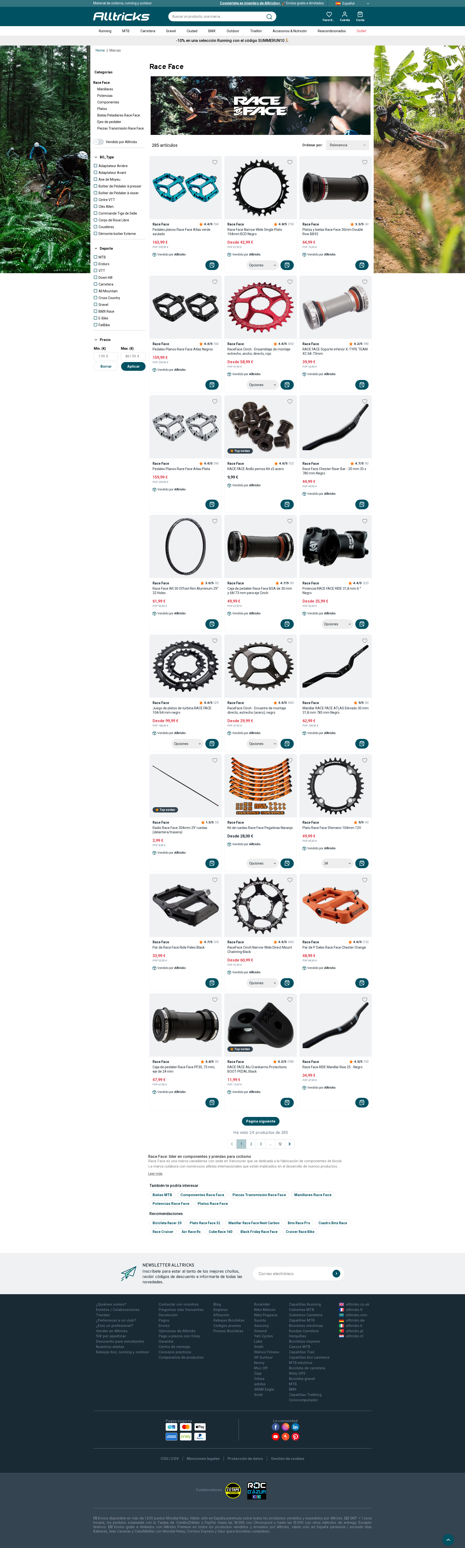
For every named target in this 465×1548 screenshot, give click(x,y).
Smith (259, 1347)
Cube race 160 (220, 1232)
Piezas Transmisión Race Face (120, 128)
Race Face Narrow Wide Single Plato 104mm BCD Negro (254, 232)
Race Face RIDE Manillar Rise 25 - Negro (332, 1067)
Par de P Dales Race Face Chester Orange (334, 947)
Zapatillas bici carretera (309, 1357)
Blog (217, 1304)
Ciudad (192, 31)
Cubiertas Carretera (305, 1315)
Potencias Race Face (171, 1203)
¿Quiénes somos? (111, 1304)
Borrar (106, 366)
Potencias (105, 96)
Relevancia (338, 145)
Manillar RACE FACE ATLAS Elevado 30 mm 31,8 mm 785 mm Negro (335, 710)
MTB (126, 31)
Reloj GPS (297, 1373)
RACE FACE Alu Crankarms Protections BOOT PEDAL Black (257, 1069)
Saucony (261, 1326)
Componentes (108, 102)
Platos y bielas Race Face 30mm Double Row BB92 (332, 232)
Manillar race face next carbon (253, 1223)
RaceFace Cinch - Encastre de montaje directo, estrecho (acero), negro (256, 710)
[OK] (336, 1273)
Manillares (105, 89)
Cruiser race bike (300, 1232)
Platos (102, 109)
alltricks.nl (354, 1336)
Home (100, 50)
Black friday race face (259, 1232)
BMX (212, 31)
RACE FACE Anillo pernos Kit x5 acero (255, 469)
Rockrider (262, 1304)
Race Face (101, 83)
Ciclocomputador (303, 1400)
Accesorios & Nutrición (290, 31)
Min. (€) (100, 348)
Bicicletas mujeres (304, 1341)
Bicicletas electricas (306, 1326)
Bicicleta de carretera (307, 1368)
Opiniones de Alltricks (177, 1331)
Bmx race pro (299, 1223)
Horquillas (297, 1336)
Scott (258, 1395)
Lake (258, 1341)
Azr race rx (191, 1232)
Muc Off (261, 1368)
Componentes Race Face (202, 1195)
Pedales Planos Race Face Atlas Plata (181, 469)
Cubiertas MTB (301, 1310)
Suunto (260, 1320)
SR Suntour (263, 1357)
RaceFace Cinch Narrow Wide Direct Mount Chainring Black (259, 949)
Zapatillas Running (305, 1304)
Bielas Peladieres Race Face (118, 115)
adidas (260, 1384)
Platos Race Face (213, 1203)
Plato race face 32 (205, 1223)
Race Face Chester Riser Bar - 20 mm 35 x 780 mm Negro (334, 471)
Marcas (115, 50)
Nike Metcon (265, 1310)
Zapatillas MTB (302, 1320)
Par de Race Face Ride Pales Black (179, 947)
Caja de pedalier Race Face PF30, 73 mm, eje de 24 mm (184, 1069)
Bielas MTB (162, 1195)
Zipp (258, 1373)
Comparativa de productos (181, 1357)
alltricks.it (354, 1326)
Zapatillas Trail (301, 1352)
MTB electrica (300, 1363)
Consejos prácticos (175, 1352)
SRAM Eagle (264, 1389)
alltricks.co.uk (357, 1304)
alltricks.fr (354, 1310)
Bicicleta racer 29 (167, 1223)
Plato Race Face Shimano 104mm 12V (331, 828)
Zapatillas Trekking (305, 1395)
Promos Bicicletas (228, 1331)
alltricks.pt (355, 1331)
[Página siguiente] (289, 1144)
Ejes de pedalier (109, 122)
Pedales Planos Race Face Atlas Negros (183, 349)
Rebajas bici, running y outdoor (122, 1352)
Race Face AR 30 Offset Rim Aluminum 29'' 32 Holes (185, 591)
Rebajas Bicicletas (229, 1320)
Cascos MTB (299, 1347)
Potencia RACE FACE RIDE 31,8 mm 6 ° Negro (331, 591)
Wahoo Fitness (266, 1352)
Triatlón (256, 31)
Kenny (259, 1363)
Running (105, 31)
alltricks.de (355, 1320)
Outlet (361, 31)
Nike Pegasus (266, 1315)
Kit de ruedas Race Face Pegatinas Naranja (260, 828)
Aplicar (133, 366)
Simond (260, 1331)
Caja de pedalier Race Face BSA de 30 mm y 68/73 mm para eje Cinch (259, 591)
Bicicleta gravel (302, 1379)
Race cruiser (163, 1232)
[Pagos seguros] (186, 1431)
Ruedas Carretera (304, 1331)
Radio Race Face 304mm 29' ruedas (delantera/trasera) (180, 830)
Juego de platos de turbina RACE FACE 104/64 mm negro (182, 710)
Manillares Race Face (313, 1195)
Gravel (171, 31)
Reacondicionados (332, 31)
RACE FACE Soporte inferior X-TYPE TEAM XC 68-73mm (335, 351)
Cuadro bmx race (332, 1223)
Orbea (259, 1379)
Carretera (147, 31)
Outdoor (233, 31)
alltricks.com (356, 1315)
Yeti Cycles (263, 1336)
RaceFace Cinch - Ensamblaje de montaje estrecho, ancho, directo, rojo (258, 351)
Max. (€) (127, 348)
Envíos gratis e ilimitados (272, 3)
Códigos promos (227, 1326)
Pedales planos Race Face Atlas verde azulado (181, 232)
